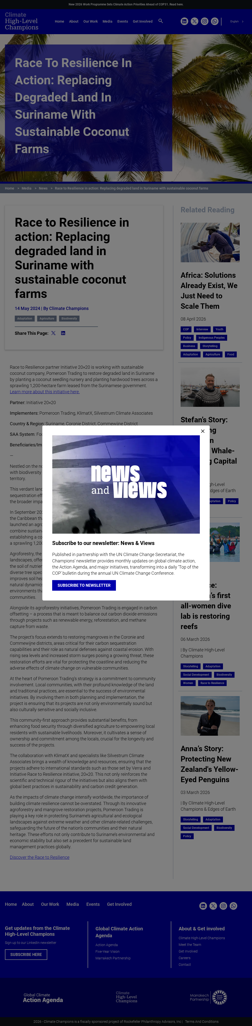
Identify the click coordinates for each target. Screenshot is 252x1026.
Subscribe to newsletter (84, 585)
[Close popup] (202, 431)
